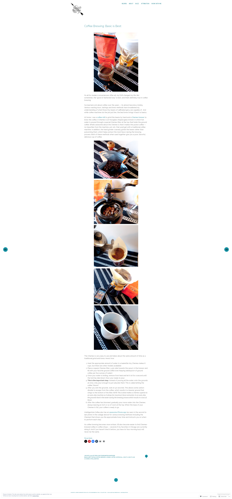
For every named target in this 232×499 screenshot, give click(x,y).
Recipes (124, 3)
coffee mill (101, 117)
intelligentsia (94, 458)
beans (86, 457)
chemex (108, 457)
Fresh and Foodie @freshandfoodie (104, 455)
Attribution (145, 3)
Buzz (137, 3)
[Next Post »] (226, 249)
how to (125, 457)
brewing (103, 457)
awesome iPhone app (117, 412)
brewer (141, 117)
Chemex (135, 117)
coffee (113, 457)
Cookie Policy (35, 495)
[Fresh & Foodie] (78, 9)
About (131, 3)
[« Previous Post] (5, 249)
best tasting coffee (94, 457)
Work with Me (156, 3)
